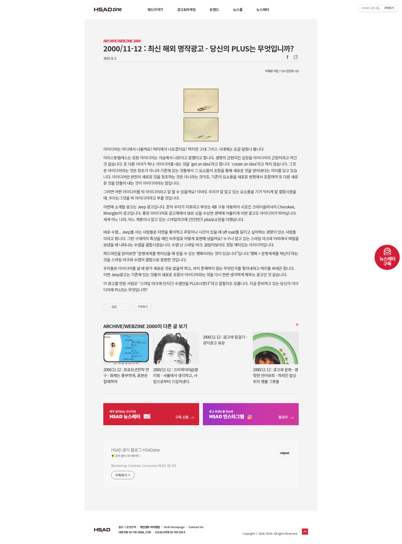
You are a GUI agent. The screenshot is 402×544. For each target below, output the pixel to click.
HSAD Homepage (174, 527)
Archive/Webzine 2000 (122, 41)
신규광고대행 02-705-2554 (170, 532)
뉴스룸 (238, 9)
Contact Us (195, 527)
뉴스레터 (262, 9)
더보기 (296, 324)
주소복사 (295, 57)
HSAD (102, 526)
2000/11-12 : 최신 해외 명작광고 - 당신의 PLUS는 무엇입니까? (198, 48)
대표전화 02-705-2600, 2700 (134, 532)
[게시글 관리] (127, 306)
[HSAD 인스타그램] (251, 414)
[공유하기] (121, 306)
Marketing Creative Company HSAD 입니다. (144, 465)
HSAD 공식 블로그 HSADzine (108, 9)
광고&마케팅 (186, 9)
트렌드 (214, 9)
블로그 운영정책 (127, 527)
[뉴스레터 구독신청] (151, 414)
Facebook (287, 57)
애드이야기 (155, 9)
